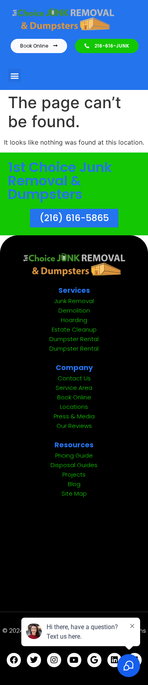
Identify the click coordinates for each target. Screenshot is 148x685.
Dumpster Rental (74, 339)
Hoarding (74, 320)
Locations (74, 407)
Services (74, 290)
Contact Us (74, 378)
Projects (74, 474)
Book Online (74, 397)
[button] (14, 75)
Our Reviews (74, 426)
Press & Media (74, 416)
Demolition (74, 310)
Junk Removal (74, 301)
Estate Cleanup (74, 329)
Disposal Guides (74, 465)
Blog (74, 484)
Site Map (74, 493)
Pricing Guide (74, 455)
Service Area (74, 388)
